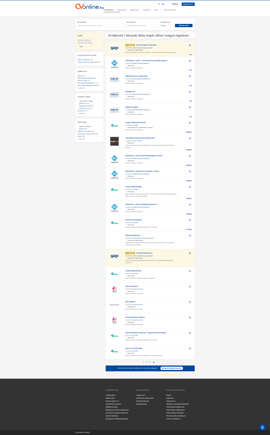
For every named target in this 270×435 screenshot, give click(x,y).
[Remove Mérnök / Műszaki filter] (78, 126)
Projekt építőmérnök (133, 271)
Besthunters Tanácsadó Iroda (143, 238)
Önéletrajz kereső (142, 401)
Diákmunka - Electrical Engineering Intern (141, 204)
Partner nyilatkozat (173, 419)
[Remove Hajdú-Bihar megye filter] (78, 101)
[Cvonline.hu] (89, 6)
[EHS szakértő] (114, 305)
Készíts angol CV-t (112, 401)
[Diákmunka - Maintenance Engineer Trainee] (114, 174)
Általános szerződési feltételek (177, 404)
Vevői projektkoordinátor (135, 317)
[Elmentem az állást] (190, 45)
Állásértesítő (134, 10)
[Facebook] (76, 395)
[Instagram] (80, 395)
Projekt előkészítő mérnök (135, 122)
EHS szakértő (130, 302)
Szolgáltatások (141, 404)
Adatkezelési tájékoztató (175, 407)
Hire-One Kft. (137, 141)
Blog (155, 10)
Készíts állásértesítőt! (172, 368)
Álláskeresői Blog (112, 407)
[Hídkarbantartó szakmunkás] (114, 79)
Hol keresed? (131, 22)
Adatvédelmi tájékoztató (175, 410)
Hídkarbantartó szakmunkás (136, 76)
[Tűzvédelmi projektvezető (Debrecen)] (114, 141)
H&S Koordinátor (131, 286)
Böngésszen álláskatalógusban (117, 419)
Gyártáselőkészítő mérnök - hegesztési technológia (145, 333)
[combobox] (101, 25)
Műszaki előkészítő (132, 235)
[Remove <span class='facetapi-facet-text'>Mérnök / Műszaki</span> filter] (79, 40)
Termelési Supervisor (144, 253)
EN (159, 4)
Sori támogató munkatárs (146, 45)
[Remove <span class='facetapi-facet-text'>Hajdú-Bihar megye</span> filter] (79, 43)
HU (163, 4)
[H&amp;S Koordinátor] (114, 289)
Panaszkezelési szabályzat (176, 416)
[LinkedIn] (83, 395)
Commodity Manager (133, 187)
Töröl (81, 47)
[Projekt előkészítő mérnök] (114, 126)
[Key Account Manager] (114, 351)
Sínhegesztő (130, 91)
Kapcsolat (170, 398)
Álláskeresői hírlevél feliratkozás (117, 410)
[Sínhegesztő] (114, 95)
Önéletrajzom (122, 10)
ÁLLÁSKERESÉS (108, 10)
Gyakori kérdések (112, 416)
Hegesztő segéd (131, 107)
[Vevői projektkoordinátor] (114, 320)
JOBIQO (87, 432)
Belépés (175, 4)
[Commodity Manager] (114, 190)
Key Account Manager (133, 348)
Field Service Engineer (133, 220)
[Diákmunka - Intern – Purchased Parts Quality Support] (114, 64)
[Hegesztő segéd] (114, 110)
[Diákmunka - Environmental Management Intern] (114, 159)
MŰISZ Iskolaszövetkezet (141, 63)
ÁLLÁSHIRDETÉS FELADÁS (112, 12)
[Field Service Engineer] (114, 223)
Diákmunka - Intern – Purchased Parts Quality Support (146, 61)
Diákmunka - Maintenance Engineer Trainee (142, 171)
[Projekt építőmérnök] (114, 274)
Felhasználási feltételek (175, 413)
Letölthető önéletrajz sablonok (117, 413)
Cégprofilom (140, 395)
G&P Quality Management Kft (142, 48)
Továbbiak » (82, 88)
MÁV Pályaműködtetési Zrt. (142, 79)
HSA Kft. (135, 125)
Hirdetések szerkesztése (145, 398)
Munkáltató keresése (113, 404)
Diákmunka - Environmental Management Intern (144, 156)
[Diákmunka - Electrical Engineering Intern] (114, 207)
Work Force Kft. (138, 289)
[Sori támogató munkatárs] (114, 48)
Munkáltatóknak (170, 10)
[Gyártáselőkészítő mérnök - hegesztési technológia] (114, 336)
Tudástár (146, 10)
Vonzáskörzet (165, 22)
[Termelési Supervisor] (114, 256)
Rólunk (168, 395)
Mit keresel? (82, 22)
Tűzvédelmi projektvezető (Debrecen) (140, 138)
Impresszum (171, 401)
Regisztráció (188, 4)
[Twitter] (87, 395)
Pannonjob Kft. (138, 304)
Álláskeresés (110, 398)
